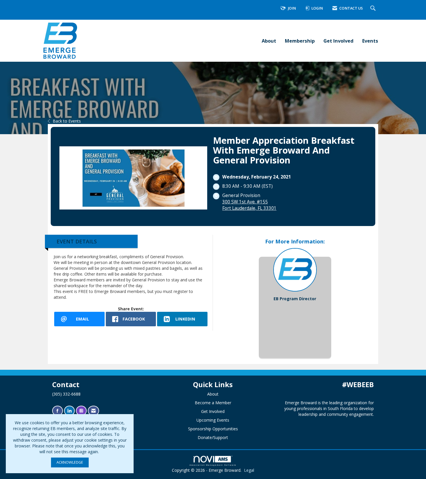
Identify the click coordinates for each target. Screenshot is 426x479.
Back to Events (67, 121)
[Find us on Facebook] (57, 411)
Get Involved (338, 40)
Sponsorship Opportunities (213, 428)
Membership (300, 40)
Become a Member (213, 402)
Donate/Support (213, 437)
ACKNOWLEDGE (70, 462)
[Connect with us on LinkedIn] (69, 411)
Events (370, 40)
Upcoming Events (212, 420)
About (269, 40)
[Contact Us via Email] (93, 411)
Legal (249, 470)
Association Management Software (213, 465)
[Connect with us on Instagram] (81, 411)
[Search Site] (373, 9)
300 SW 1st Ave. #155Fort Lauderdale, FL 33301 (249, 205)
